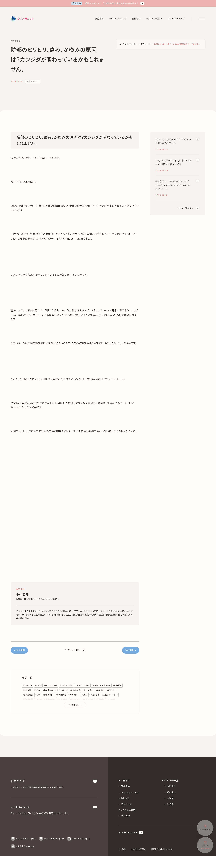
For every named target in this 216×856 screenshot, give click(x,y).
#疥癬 (38, 695)
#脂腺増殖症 (75, 690)
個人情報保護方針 (138, 849)
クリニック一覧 (171, 781)
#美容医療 (100, 690)
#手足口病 (111, 699)
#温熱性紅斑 (28, 699)
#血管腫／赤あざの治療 (101, 685)
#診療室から (48, 690)
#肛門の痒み (88, 690)
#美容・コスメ (74, 695)
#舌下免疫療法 (62, 690)
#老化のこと (112, 690)
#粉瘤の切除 (48, 695)
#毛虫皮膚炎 (75, 699)
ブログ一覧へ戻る (72, 650)
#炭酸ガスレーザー (110, 695)
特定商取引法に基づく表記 (161, 849)
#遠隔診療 (117, 685)
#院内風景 (27, 690)
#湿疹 (84, 695)
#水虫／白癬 (95, 695)
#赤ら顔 (38, 685)
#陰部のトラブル (32, 81)
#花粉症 (37, 690)
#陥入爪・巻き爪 (50, 685)
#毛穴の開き (63, 699)
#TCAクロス (27, 685)
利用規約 (122, 849)
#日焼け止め (88, 699)
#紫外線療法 (61, 695)
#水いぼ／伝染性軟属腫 (45, 699)
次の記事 (129, 650)
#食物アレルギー (82, 685)
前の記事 (20, 650)
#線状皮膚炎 (28, 695)
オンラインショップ (128, 832)
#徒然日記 (100, 699)
